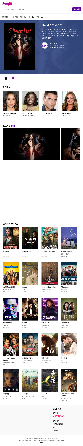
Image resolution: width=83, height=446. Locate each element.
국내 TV (31, 17)
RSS (41, 443)
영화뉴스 (39, 17)
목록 (6, 78)
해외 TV (23, 17)
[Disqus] (41, 191)
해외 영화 (5, 17)
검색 (78, 9)
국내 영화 (14, 17)
